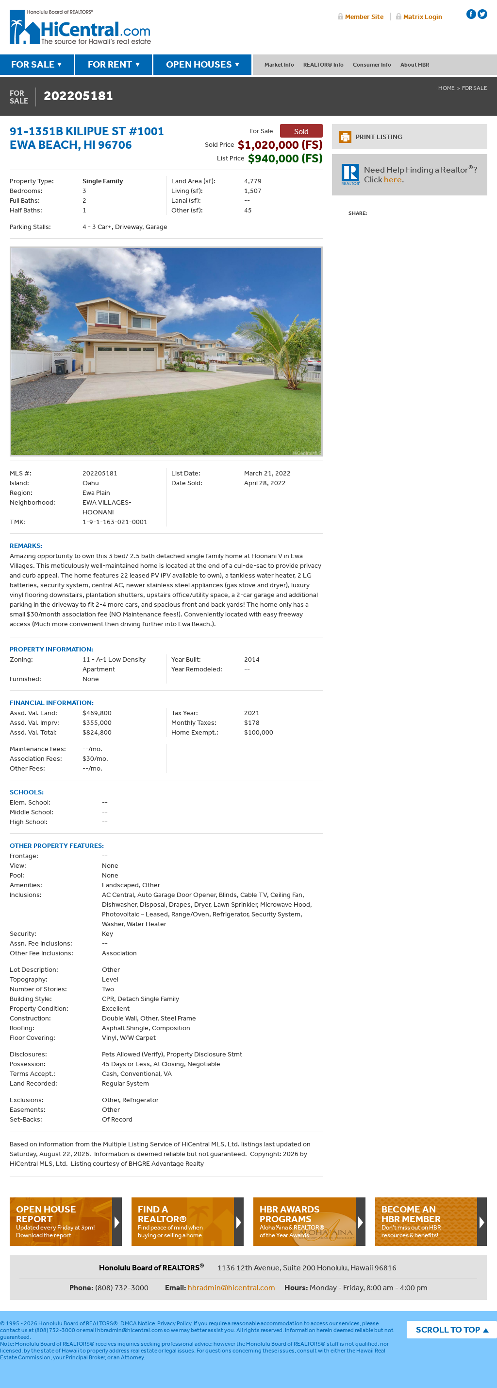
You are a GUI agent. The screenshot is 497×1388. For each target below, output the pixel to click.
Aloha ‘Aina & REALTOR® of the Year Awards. (292, 1221)
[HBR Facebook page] (471, 14)
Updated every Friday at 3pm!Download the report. (55, 1221)
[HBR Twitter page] (482, 14)
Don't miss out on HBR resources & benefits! (411, 1221)
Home (446, 88)
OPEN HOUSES (199, 64)
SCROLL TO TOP (448, 1329)
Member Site (364, 16)
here (393, 179)
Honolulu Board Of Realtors (80, 27)
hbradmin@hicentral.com (231, 1287)
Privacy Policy (174, 1323)
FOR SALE (33, 64)
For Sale (474, 88)
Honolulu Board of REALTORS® (78, 1323)
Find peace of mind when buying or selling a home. (170, 1221)
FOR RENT (110, 64)
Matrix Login (422, 16)
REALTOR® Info (323, 64)
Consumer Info (372, 64)
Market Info (279, 64)
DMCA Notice (137, 1323)
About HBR (414, 64)
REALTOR (351, 174)
